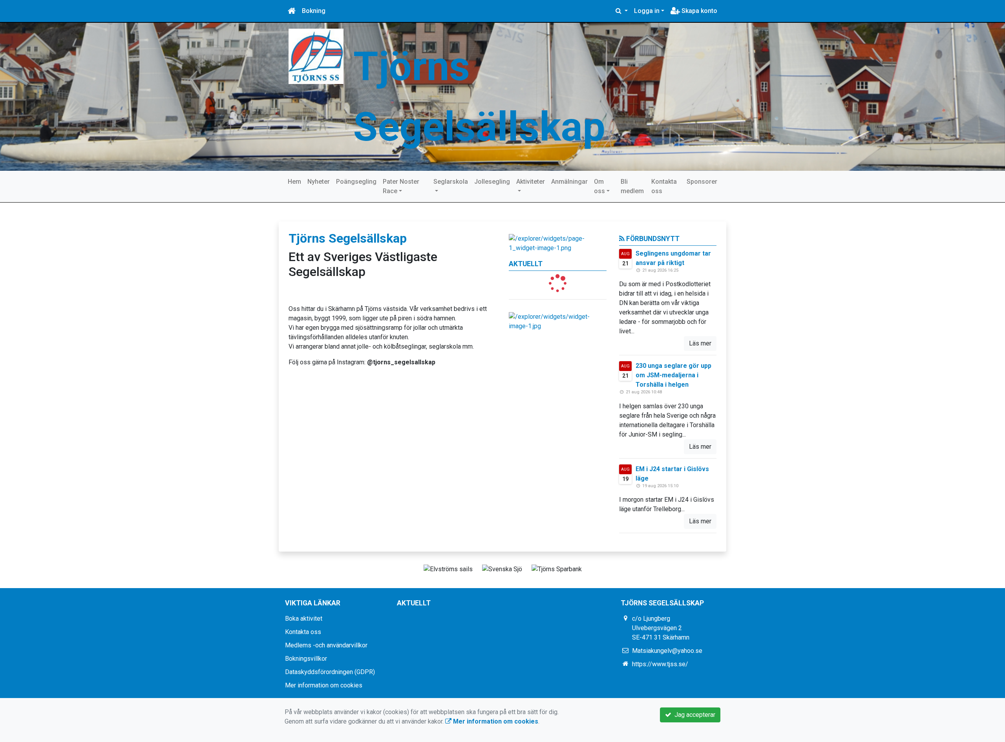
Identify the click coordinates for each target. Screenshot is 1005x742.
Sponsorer (702, 181)
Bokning (313, 11)
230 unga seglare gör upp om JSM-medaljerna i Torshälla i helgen (673, 375)
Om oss (599, 186)
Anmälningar (569, 181)
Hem (294, 181)
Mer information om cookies (323, 685)
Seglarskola (450, 181)
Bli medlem (632, 186)
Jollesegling (492, 181)
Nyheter (318, 181)
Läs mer (700, 343)
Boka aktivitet (303, 618)
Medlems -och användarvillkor (326, 645)
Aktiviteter (530, 181)
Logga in (647, 11)
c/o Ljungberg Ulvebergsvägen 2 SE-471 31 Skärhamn (660, 628)
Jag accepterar (693, 714)
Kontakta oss (664, 186)
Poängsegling (356, 181)
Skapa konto (698, 11)
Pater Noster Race (401, 186)
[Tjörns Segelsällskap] (316, 56)
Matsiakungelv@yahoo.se (667, 650)
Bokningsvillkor (306, 658)
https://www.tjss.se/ (660, 664)
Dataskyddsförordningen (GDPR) (330, 672)
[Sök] (621, 11)
